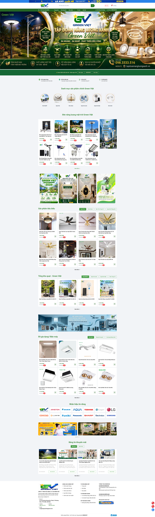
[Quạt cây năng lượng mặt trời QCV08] (87, 288)
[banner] (49, 188)
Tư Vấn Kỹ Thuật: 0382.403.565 (88, 497)
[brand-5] (89, 409)
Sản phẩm (84, 490)
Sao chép (96, 72)
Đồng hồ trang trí (99, 337)
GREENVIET (84, 515)
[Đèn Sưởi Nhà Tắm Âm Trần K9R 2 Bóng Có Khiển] (87, 377)
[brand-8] (44, 415)
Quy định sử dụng (67, 493)
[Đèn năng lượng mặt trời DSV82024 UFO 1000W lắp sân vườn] (91, 126)
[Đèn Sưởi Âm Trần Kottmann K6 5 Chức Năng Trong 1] (48, 377)
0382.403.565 (52, 505)
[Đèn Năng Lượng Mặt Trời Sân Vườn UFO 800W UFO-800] (76, 126)
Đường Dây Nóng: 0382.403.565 (89, 502)
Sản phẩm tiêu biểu (46, 208)
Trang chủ (84, 486)
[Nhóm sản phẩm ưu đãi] (108, 134)
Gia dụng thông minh (111, 337)
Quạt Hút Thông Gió (111, 209)
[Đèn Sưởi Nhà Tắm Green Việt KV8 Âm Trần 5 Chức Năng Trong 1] (48, 349)
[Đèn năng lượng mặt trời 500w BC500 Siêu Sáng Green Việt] (61, 150)
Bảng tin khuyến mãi (77, 442)
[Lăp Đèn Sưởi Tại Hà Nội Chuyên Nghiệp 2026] (67, 454)
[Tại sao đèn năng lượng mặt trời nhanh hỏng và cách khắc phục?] (47, 454)
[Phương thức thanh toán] (108, 502)
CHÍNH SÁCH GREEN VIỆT (68, 484)
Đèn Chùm (90, 209)
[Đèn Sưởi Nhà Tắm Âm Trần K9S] (107, 377)
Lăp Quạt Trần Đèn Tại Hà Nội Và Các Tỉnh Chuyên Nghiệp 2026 (87, 461)
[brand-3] (66, 409)
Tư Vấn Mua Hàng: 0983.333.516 (89, 495)
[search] (93, 5)
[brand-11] (77, 415)
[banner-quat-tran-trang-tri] (77, 41)
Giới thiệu (84, 488)
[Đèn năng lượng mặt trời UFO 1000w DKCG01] (61, 126)
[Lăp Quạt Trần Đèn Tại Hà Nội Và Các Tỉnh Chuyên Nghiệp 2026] (87, 454)
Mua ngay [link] (81, 72)
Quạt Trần (83, 209)
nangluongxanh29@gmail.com (46, 508)
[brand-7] (111, 409)
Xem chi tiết (52, 471)
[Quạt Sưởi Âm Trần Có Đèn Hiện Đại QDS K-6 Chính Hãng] (67, 349)
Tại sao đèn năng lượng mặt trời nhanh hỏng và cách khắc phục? (47, 461)
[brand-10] (66, 415)
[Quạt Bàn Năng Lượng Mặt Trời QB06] (107, 288)
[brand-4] (77, 409)
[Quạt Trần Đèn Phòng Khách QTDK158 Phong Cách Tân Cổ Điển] (67, 249)
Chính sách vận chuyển (68, 495)
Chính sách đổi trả (67, 490)
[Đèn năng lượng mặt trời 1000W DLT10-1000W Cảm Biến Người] (91, 150)
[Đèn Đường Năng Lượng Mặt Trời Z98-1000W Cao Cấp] (45, 150)
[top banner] (77, 1)
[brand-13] (100, 415)
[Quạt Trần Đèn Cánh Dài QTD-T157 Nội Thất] (87, 249)
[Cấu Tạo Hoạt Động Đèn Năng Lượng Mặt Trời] (107, 454)
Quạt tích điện (103, 276)
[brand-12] (89, 415)
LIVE (107, 5)
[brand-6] (100, 409)
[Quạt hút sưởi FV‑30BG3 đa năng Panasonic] (67, 377)
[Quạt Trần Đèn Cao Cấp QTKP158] (107, 249)
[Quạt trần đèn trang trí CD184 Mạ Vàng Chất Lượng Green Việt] (48, 249)
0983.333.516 (42, 505)
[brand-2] (55, 409)
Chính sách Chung (67, 486)
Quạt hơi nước (94, 276)
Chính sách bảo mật (68, 488)
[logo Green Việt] (49, 486)
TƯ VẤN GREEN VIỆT (85, 484)
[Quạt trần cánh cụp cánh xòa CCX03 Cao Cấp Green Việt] (48, 221)
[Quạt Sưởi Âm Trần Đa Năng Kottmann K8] (107, 349)
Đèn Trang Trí (112, 276)
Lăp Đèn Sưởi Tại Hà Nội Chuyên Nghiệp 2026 (66, 461)
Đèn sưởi (91, 337)
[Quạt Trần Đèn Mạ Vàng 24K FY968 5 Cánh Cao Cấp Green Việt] (87, 221)
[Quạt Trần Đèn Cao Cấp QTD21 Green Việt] (67, 221)
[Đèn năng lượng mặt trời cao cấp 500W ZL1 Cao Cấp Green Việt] (45, 126)
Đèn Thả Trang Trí (100, 209)
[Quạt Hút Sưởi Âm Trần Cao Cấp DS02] (87, 349)
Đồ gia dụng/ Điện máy (48, 337)
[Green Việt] (44, 5)
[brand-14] (111, 415)
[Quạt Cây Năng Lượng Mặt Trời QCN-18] (48, 288)
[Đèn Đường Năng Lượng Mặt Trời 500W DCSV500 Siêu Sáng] (76, 150)
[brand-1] (44, 409)
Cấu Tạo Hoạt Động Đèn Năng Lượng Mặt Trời (107, 461)
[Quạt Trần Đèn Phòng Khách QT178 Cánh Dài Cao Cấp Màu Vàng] (107, 221)
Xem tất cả (77, 168)
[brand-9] (55, 415)
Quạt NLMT (85, 276)
